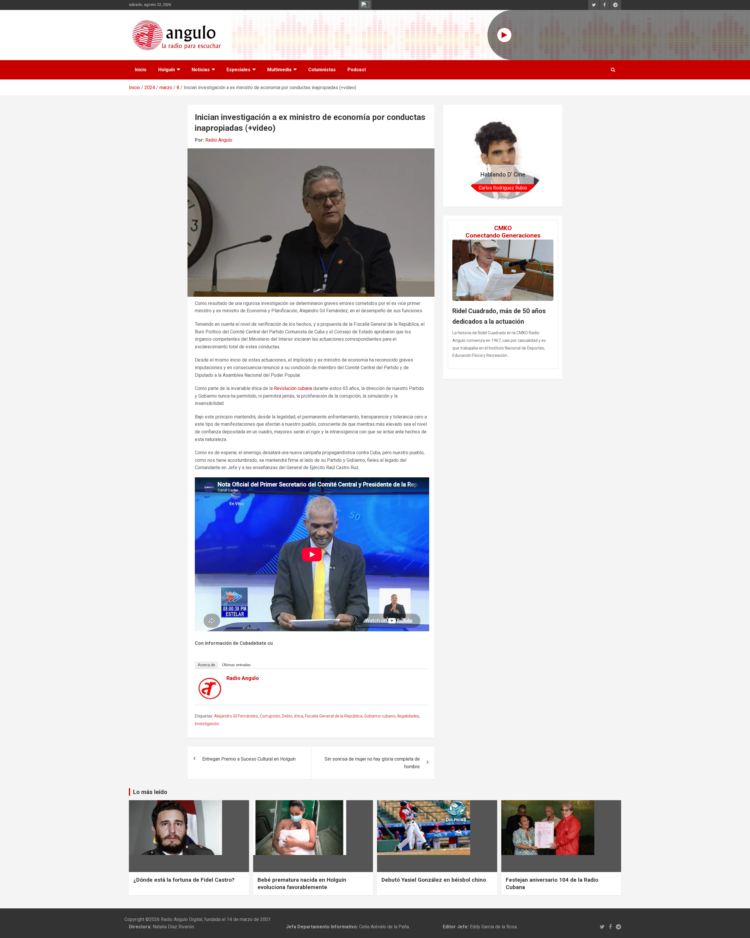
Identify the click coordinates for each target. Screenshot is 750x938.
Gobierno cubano (380, 716)
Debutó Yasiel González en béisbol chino (433, 879)
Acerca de (206, 665)
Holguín (166, 69)
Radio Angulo (218, 140)
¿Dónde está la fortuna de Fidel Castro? (183, 879)
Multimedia (279, 69)
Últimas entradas (236, 665)
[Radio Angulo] (210, 681)
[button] (465, 155)
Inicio (140, 69)
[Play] (504, 35)
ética (298, 716)
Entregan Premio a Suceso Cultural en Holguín (249, 759)
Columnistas (322, 69)
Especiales (238, 69)
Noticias (201, 69)
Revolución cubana (293, 388)
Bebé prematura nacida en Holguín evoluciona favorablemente (302, 883)
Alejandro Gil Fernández (236, 716)
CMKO (503, 228)
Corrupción (270, 716)
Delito (287, 716)
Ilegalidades (408, 716)
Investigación (207, 723)
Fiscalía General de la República (333, 716)
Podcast (356, 69)
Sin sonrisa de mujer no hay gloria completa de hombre (372, 762)
